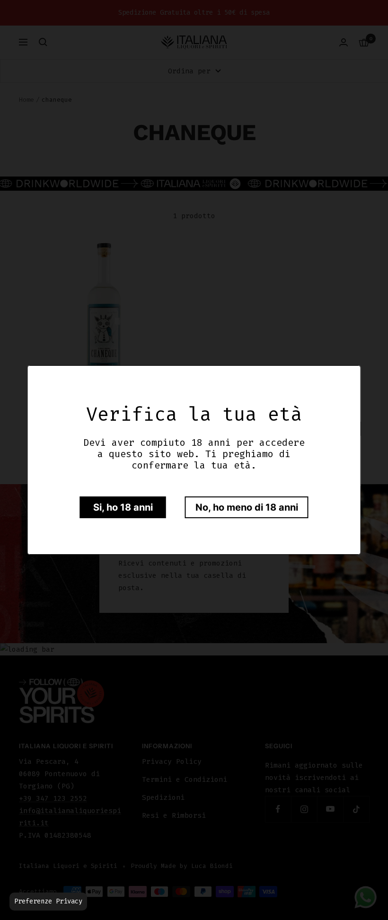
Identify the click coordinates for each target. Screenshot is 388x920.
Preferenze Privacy (48, 901)
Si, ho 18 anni (123, 507)
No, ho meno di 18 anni (246, 507)
